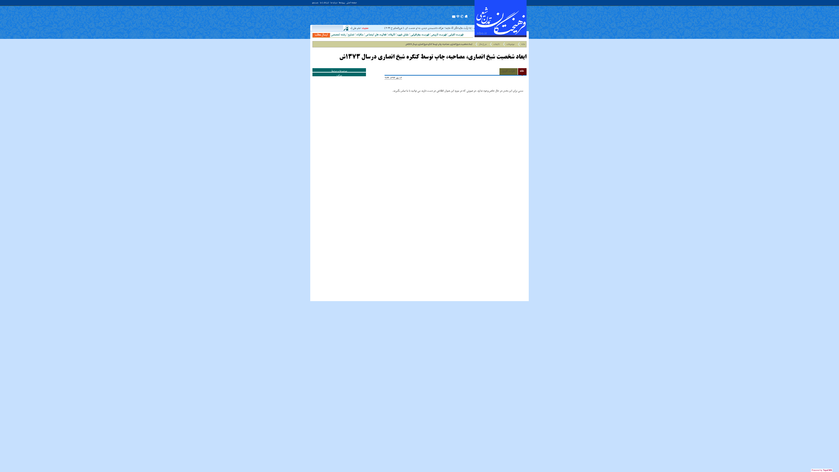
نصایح (351, 35)
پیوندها (342, 3)
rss (458, 18)
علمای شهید (403, 35)
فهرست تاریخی (439, 35)
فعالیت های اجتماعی (375, 35)
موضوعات (510, 44)
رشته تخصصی (338, 35)
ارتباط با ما (324, 3)
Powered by (822, 470)
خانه (523, 44)
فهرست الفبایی (455, 35)
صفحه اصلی (351, 3)
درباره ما (333, 3)
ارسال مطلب (321, 35)
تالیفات (391, 35)
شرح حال (483, 44)
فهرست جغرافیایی (420, 35)
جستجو (315, 3)
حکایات (360, 35)
